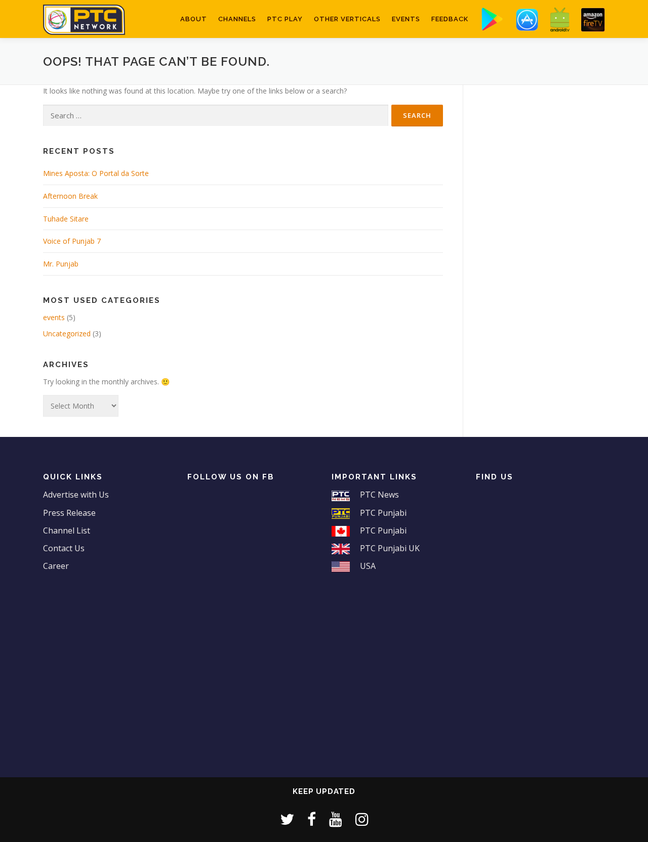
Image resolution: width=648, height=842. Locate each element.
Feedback (449, 19)
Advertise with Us (76, 494)
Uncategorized (67, 333)
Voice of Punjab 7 (72, 241)
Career (56, 565)
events (54, 317)
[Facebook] (311, 819)
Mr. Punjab (60, 264)
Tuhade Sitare (66, 219)
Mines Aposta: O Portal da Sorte (96, 173)
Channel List (66, 530)
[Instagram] (362, 819)
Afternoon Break (70, 196)
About (193, 19)
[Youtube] (335, 819)
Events (406, 19)
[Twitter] (287, 819)
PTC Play (285, 19)
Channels (237, 19)
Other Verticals (347, 19)
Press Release (69, 512)
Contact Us (64, 548)
